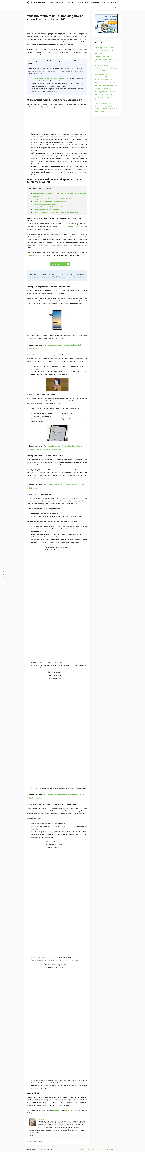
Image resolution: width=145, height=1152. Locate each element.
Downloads (112, 2)
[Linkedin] (33, 1136)
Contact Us (90, 1149)
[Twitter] (30, 1136)
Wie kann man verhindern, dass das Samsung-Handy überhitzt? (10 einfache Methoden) (106, 85)
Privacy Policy (109, 1149)
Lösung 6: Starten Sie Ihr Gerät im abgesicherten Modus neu (55, 212)
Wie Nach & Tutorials (98, 2)
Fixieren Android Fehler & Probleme (39, 1141)
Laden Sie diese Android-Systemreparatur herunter (50, 78)
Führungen (72, 2)
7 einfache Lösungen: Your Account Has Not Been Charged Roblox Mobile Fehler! (106, 59)
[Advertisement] (57, 27)
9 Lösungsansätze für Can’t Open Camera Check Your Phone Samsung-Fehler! (104, 76)
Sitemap (116, 1149)
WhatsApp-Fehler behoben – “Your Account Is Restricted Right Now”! (105, 50)
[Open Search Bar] (116, 7)
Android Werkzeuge (57, 2)
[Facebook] (28, 1136)
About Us (82, 1149)
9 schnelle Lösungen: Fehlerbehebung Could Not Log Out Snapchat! (106, 68)
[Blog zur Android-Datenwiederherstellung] (36, 2)
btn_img (47, 266)
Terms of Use (99, 1149)
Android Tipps (83, 2)
